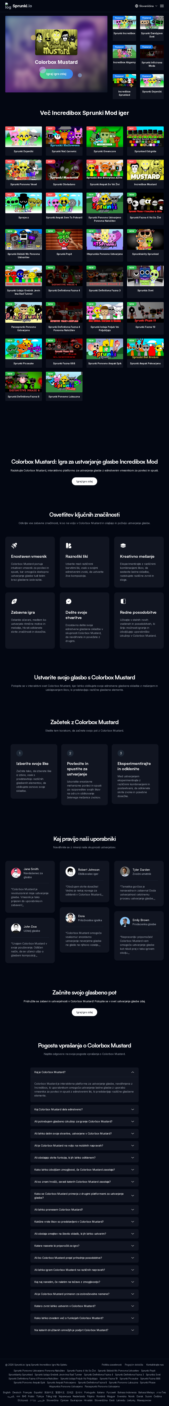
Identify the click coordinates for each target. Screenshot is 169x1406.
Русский (111, 1392)
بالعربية (11, 1396)
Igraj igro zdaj (56, 74)
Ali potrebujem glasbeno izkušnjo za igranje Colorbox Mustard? (73, 1121)
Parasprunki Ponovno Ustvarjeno (102, 1386)
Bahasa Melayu (146, 1392)
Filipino (91, 1396)
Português (89, 1392)
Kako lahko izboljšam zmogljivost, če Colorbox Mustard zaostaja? (74, 1169)
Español (38, 1392)
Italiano (101, 1392)
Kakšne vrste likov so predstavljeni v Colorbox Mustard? (69, 1221)
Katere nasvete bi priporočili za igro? (56, 1245)
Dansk (140, 1396)
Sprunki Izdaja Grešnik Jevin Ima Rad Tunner (58, 1374)
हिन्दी (24, 1396)
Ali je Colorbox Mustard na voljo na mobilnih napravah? (68, 1145)
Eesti (111, 1400)
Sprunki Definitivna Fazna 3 (129, 1374)
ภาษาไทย (161, 1392)
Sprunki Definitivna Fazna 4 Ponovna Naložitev (33, 1378)
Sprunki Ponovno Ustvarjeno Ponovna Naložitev (39, 1370)
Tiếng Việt (51, 1396)
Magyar (111, 1396)
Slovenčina (52, 1400)
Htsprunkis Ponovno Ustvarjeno (66, 1386)
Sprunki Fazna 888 (150, 1378)
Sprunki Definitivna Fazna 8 (92, 1382)
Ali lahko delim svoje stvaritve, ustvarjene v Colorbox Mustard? (73, 1133)
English (7, 1392)
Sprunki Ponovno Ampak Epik (29, 1382)
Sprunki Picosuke (129, 1378)
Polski (31, 1396)
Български (76, 1400)
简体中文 (48, 1392)
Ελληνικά (23, 1400)
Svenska (121, 1396)
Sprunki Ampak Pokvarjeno (61, 1382)
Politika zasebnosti (112, 1364)
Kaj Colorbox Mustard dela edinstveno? (58, 1109)
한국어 (78, 1392)
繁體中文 (60, 1392)
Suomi (148, 1396)
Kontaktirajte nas (155, 1364)
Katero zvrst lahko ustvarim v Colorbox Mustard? (64, 1306)
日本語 (70, 1392)
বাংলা (18, 1396)
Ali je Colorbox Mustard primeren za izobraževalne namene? (71, 1294)
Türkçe (40, 1396)
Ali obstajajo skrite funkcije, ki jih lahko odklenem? (65, 1157)
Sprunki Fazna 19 (109, 1378)
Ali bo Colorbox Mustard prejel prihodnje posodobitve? (68, 1257)
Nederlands (79, 1396)
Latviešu (121, 1400)
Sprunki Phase (147, 1382)
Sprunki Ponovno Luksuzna (123, 1382)
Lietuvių (131, 1400)
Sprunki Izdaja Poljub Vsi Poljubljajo (79, 1378)
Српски (64, 1400)
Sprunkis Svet (153, 1374)
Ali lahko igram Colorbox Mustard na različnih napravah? (69, 1269)
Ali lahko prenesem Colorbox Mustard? (58, 1209)
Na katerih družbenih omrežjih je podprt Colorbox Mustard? (71, 1330)
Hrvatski (88, 1400)
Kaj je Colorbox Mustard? (50, 1072)
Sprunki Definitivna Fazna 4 (98, 1374)
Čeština (158, 1396)
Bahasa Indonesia (127, 1392)
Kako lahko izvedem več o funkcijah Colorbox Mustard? (68, 1318)
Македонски (144, 1400)
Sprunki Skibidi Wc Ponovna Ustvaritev (118, 1370)
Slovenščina (101, 1400)
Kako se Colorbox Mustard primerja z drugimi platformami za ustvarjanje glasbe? (79, 1195)
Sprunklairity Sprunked (21, 1374)
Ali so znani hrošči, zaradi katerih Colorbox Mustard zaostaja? (72, 1181)
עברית (33, 1400)
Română (101, 1396)
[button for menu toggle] (162, 5)
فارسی (41, 1400)
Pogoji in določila (134, 1364)
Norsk (131, 1396)
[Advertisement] (84, 424)
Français (27, 1392)
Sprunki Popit (148, 1370)
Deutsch (17, 1392)
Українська (65, 1396)
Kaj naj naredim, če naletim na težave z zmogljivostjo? (67, 1282)
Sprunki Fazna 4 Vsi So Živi (81, 1370)
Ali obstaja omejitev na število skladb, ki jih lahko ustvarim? (70, 1233)
